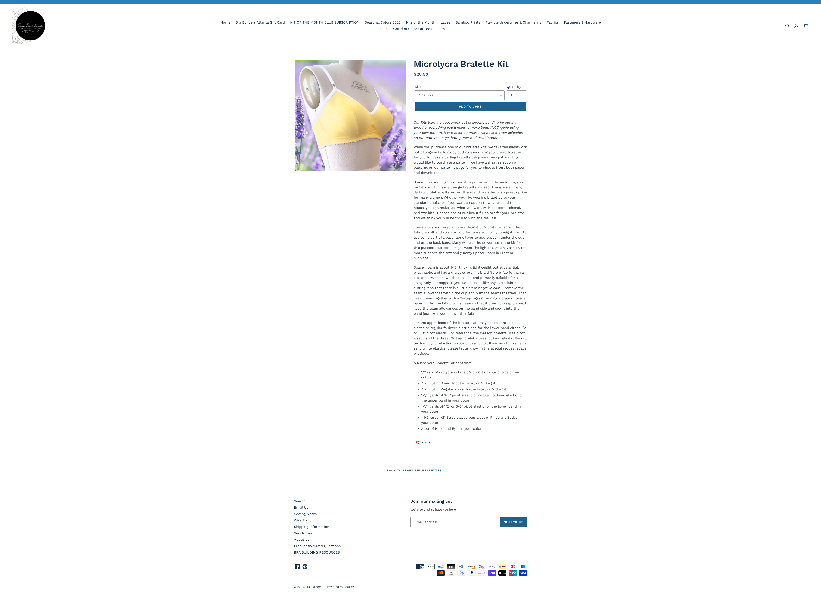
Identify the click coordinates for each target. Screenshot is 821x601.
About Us (301, 540)
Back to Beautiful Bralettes (414, 470)
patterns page (452, 167)
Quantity (514, 87)
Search (300, 501)
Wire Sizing (303, 520)
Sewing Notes (305, 514)
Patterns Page (437, 138)
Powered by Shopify (340, 586)
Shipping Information (311, 527)
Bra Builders (314, 586)
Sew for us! (303, 533)
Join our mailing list (431, 501)
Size (418, 87)
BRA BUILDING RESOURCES (317, 552)
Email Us (301, 507)
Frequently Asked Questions (317, 546)
